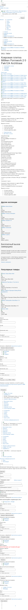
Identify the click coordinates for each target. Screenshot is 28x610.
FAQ (8, 28)
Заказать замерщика (6, 262)
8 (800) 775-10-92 (4, 8)
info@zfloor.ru (7, 394)
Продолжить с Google (9, 501)
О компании (9, 19)
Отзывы (6, 415)
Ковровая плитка (8, 407)
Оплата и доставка (7, 456)
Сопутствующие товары (9, 408)
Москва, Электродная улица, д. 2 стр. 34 (11, 12)
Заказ (8, 24)
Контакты (9, 29)
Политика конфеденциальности (11, 420)
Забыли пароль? (18, 480)
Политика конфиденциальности (7, 458)
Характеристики (7, 132)
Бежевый (5, 137)
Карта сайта (7, 417)
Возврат (8, 25)
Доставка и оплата (8, 133)
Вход (4, 460)
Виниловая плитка (8, 401)
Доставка (9, 26)
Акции (8, 21)
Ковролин (6, 405)
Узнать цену (4, 72)
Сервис (8, 22)
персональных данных (16, 346)
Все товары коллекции (6, 73)
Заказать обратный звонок (20, 11)
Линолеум (6, 404)
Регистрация (6, 461)
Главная (6, 31)
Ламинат (6, 402)
